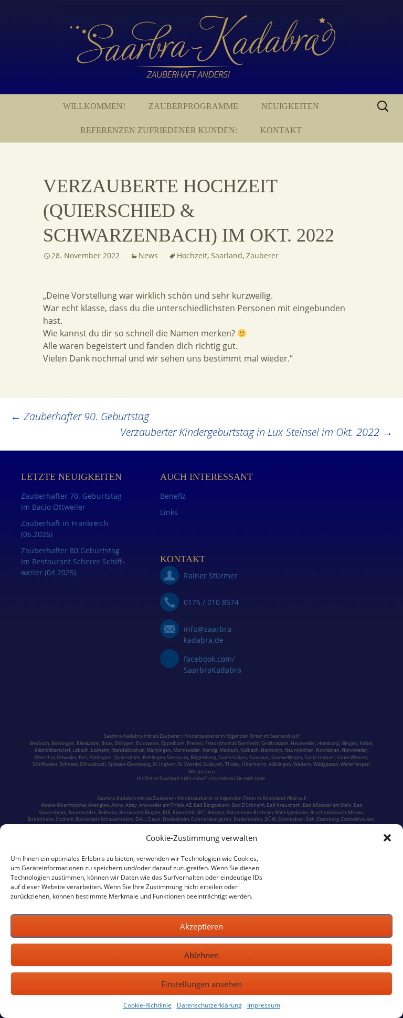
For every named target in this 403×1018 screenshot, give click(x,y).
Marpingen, (159, 750)
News (148, 255)
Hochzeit (192, 255)
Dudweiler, (148, 743)
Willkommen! (94, 106)
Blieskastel (88, 743)
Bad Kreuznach (284, 805)
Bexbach (39, 743)
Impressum (263, 1005)
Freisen (195, 743)
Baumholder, (83, 812)
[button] (387, 838)
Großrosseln (275, 743)
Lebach (80, 750)
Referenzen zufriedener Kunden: (158, 130)
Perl (83, 757)
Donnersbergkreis (210, 819)
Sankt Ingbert (319, 757)
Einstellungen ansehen (201, 984)
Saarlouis (259, 757)
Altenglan (98, 805)
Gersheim (248, 743)
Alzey (131, 805)
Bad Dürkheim (248, 805)
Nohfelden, (328, 750)
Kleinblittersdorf (52, 750)
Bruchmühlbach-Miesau (337, 812)
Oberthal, (45, 757)
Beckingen (63, 743)
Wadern (302, 764)
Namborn (271, 750)
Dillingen (124, 743)
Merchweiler (186, 750)
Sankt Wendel (352, 757)
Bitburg (215, 812)
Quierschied (127, 757)
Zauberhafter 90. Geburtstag (79, 416)
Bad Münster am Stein (327, 805)
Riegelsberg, (203, 757)
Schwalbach (93, 764)
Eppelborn (173, 743)
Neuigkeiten (290, 106)
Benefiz (173, 496)
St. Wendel (189, 764)
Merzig (210, 750)
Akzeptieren (201, 926)
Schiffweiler (45, 764)
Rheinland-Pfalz (279, 798)
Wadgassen (325, 764)
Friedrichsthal (220, 743)
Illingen (349, 743)
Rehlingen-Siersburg (165, 757)
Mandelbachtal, (128, 750)
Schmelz (69, 764)
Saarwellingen (286, 757)
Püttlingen (100, 757)
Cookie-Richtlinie (147, 1005)
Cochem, (65, 819)
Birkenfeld (184, 812)
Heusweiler (303, 743)
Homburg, (328, 743)
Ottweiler (66, 757)
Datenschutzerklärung (209, 1005)
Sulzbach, (213, 764)
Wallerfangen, (356, 764)
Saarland (226, 255)
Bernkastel (131, 812)
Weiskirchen (201, 771)
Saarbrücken (232, 757)
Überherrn (254, 764)
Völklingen (280, 764)
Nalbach (249, 750)
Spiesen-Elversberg (129, 764)
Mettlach (228, 750)
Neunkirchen (299, 750)
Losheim (100, 750)
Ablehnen (201, 955)
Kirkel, (366, 743)
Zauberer (262, 255)
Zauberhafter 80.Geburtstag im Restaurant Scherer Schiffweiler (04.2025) (73, 561)
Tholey (232, 764)
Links (169, 512)
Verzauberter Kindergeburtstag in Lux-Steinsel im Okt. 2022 (256, 432)
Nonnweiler (354, 750)
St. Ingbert (164, 764)
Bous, (107, 743)
